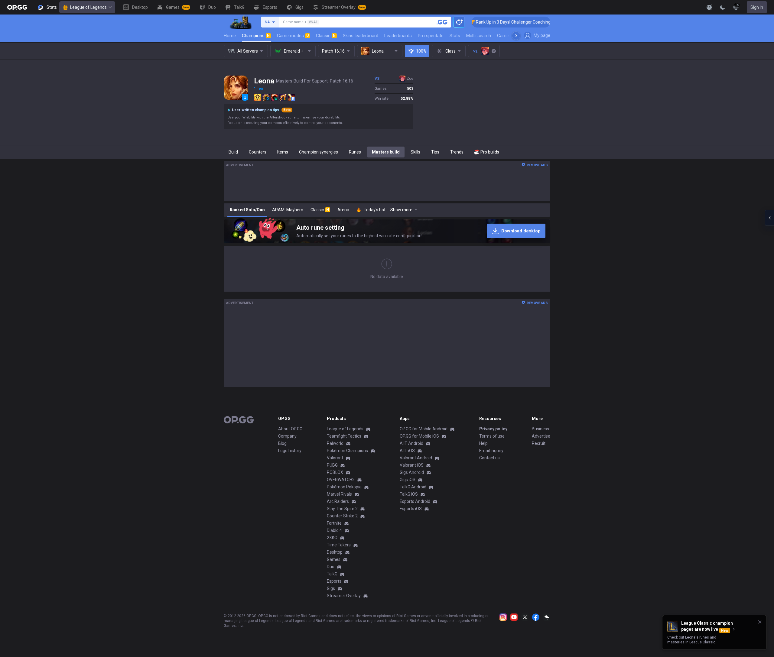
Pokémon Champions (347, 450)
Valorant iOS (412, 465)
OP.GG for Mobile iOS (419, 436)
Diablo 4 (334, 530)
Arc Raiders (338, 501)
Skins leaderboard (360, 35)
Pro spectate (431, 35)
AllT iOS (407, 450)
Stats (455, 35)
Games (333, 559)
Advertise (541, 436)
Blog (282, 443)
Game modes (293, 35)
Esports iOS (411, 508)
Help (483, 443)
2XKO (332, 537)
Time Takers (339, 544)
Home (230, 35)
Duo (330, 566)
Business (540, 428)
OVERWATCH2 (341, 479)
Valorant (335, 457)
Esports (334, 581)
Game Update (510, 35)
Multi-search (478, 35)
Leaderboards (398, 35)
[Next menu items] (516, 35)
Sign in (756, 7)
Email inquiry (491, 450)
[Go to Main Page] (17, 7)
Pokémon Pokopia (344, 486)
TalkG (332, 573)
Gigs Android (412, 472)
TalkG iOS (409, 494)
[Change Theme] (723, 7)
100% (421, 51)
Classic (326, 35)
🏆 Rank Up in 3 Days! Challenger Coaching (487, 22)
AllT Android (411, 443)
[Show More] (709, 7)
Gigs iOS (407, 479)
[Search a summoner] (442, 22)
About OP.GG (290, 428)
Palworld (335, 443)
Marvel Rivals (339, 494)
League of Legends (88, 7)
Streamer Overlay (344, 595)
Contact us (489, 457)
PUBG (332, 465)
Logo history (289, 450)
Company (287, 436)
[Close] (760, 622)
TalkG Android (413, 486)
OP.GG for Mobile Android (423, 428)
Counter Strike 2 (342, 515)
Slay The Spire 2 (342, 508)
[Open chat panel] (769, 217)
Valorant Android (416, 457)
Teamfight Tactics (344, 436)
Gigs (331, 588)
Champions (256, 35)
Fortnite (334, 523)
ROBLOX (335, 472)
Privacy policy (493, 428)
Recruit (538, 443)
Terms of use (492, 436)
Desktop (335, 552)
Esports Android (415, 501)
